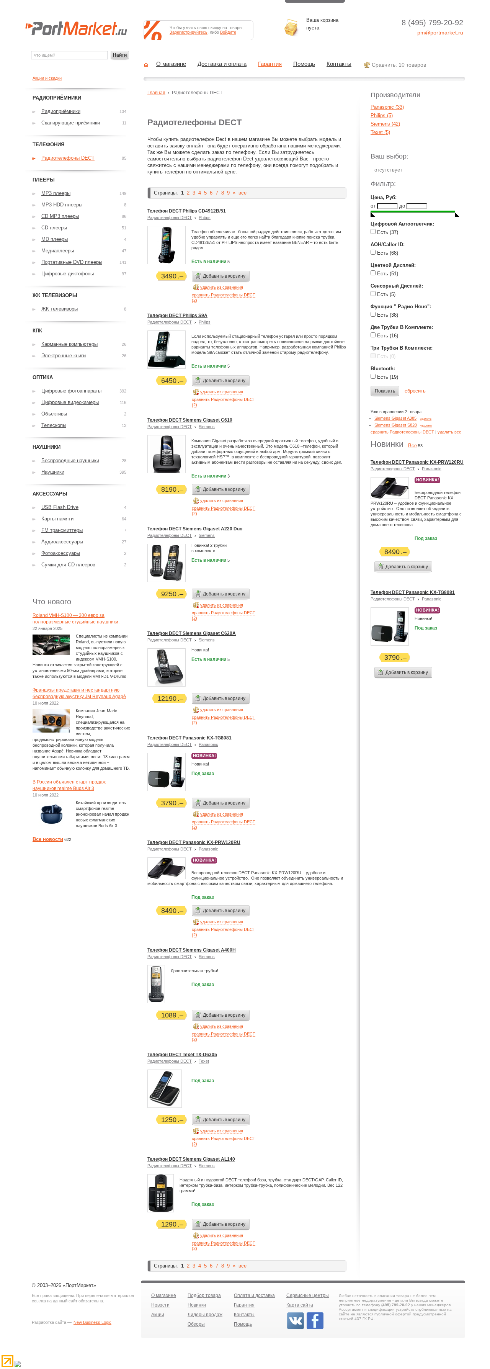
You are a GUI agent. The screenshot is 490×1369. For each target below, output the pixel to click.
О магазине (171, 64)
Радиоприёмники (60, 111)
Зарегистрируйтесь (188, 32)
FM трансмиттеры (62, 530)
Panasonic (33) (387, 107)
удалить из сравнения (221, 287)
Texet (204, 1061)
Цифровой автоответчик (402, 224)
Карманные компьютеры (69, 344)
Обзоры (196, 1324)
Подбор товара (204, 1295)
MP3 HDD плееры (61, 205)
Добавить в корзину (224, 276)
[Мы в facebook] (315, 1328)
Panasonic (208, 744)
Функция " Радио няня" (400, 306)
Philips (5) (382, 115)
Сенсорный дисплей (396, 286)
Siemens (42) (385, 124)
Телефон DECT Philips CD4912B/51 (186, 211)
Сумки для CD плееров (68, 565)
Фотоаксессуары (60, 553)
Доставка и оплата (222, 64)
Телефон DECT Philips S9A (177, 315)
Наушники (52, 472)
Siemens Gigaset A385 (395, 418)
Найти (120, 55)
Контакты (339, 64)
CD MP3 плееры (60, 216)
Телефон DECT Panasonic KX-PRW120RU (193, 842)
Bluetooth (382, 368)
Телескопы (53, 425)
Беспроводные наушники (70, 460)
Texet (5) (380, 132)
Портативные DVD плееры (71, 262)
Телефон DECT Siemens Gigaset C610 (189, 420)
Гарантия (270, 64)
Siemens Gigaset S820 (395, 425)
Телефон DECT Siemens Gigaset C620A (191, 633)
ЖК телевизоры (59, 309)
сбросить (415, 391)
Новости (160, 1305)
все (242, 193)
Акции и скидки (47, 78)
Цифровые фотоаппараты (71, 391)
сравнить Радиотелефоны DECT (402, 432)
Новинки (197, 1305)
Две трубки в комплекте (401, 327)
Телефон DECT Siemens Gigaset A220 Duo (194, 529)
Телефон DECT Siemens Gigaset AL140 (191, 1159)
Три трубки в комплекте (401, 348)
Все (412, 445)
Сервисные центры (307, 1295)
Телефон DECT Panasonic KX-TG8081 (189, 738)
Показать (385, 391)
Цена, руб (383, 197)
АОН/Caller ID (387, 244)
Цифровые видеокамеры (70, 402)
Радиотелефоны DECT (169, 217)
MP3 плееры (55, 193)
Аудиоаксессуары (62, 542)
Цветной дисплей (392, 265)
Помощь (304, 64)
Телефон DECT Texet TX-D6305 (182, 1054)
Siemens (207, 426)
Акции (157, 1314)
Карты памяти (57, 519)
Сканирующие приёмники (70, 123)
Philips (205, 217)
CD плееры (54, 228)
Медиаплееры (57, 251)
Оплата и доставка (254, 1295)
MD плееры (54, 239)
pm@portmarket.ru (440, 32)
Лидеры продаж (205, 1314)
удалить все (449, 432)
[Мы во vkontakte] (295, 1328)
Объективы (54, 414)
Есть (387, 232)
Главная (156, 92)
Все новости (48, 839)
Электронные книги (63, 355)
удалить (425, 418)
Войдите (228, 32)
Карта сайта (299, 1305)
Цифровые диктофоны (67, 273)
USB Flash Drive (59, 507)
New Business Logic (92, 1322)
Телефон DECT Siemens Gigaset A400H (191, 950)
